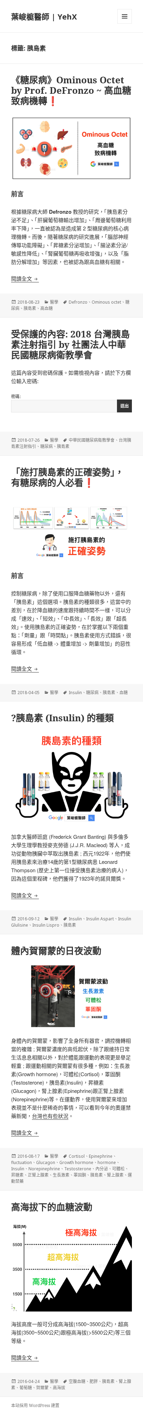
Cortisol (77, 1156)
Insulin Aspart (100, 919)
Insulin (75, 692)
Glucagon (45, 1162)
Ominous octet (106, 302)
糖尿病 (46, 446)
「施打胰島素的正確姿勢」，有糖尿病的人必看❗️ (67, 477)
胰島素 (30, 308)
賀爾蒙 (42, 1388)
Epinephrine (100, 1156)
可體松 (118, 1169)
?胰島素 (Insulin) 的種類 (62, 718)
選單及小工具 (124, 16)
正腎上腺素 (38, 1175)
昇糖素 (17, 1175)
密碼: (16, 397)
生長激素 (61, 1175)
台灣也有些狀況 (50, 1115)
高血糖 (46, 308)
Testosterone (77, 1169)
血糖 (123, 692)
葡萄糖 (25, 1388)
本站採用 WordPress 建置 (35, 1405)
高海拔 (59, 1388)
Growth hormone (76, 1162)
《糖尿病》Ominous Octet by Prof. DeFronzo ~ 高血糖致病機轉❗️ (71, 90)
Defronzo (78, 302)
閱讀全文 (25, 278)
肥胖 (94, 1381)
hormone (107, 1162)
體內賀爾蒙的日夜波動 (56, 950)
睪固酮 (80, 1175)
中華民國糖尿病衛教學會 (92, 440)
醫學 (54, 302)
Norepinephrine (44, 1169)
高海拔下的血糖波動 (51, 1207)
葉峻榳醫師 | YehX (44, 16)
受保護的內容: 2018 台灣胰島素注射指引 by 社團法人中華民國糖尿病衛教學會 (70, 344)
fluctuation (21, 1162)
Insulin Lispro (45, 925)
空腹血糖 (77, 1381)
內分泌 (101, 1169)
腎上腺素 (115, 1175)
